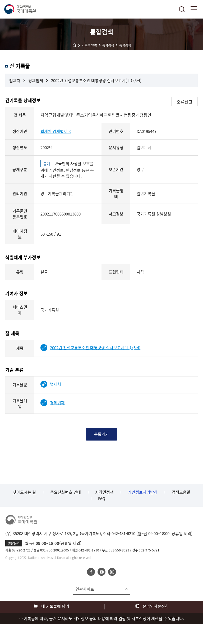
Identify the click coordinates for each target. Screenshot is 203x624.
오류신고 (184, 101)
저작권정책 (104, 492)
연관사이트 (85, 589)
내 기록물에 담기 (55, 606)
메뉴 (193, 9)
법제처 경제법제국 (55, 131)
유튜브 (101, 572)
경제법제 (35, 80)
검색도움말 (181, 492)
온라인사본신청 (156, 606)
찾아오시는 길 (24, 492)
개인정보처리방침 (143, 492)
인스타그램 (112, 572)
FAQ (101, 498)
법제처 (14, 80)
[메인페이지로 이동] (20, 9)
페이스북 (91, 572)
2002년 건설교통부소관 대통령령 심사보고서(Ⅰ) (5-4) (96, 80)
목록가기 (101, 434)
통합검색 (182, 9)
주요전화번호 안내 (65, 492)
